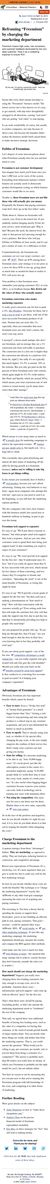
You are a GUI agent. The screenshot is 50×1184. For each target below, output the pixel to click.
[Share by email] (34, 1148)
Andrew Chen (13, 1117)
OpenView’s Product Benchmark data (28, 404)
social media (28, 928)
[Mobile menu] (45, 7)
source (45, 93)
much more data (30, 397)
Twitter (24, 1176)
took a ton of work (11, 314)
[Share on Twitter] (6, 1148)
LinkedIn (32, 1176)
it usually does (13, 440)
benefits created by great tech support (24, 670)
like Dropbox (15, 310)
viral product (12, 483)
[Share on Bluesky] (25, 1148)
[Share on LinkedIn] (15, 1148)
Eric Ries (10, 1128)
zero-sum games (20, 809)
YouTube (26, 1179)
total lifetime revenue (16, 953)
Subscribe (44, 12)
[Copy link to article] (43, 1148)
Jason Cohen (27, 16)
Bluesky (40, 1176)
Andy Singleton (14, 1109)
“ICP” (14, 259)
